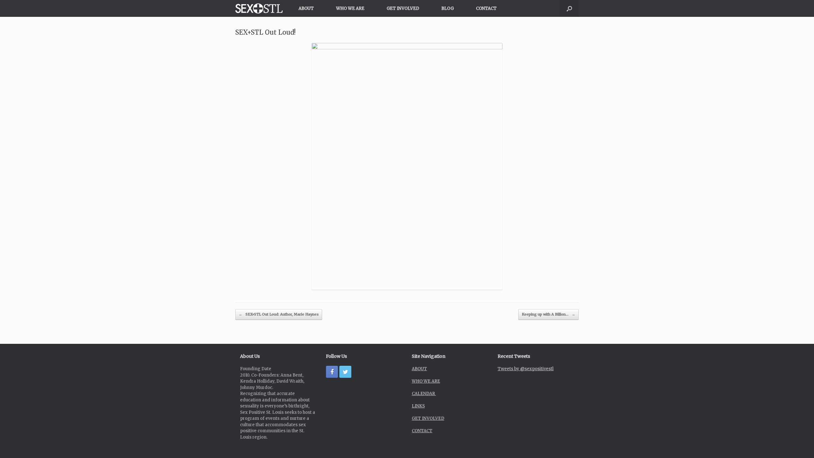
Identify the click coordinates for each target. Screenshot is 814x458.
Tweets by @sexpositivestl (526, 368)
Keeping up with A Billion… (548, 314)
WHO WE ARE (350, 8)
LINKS (418, 406)
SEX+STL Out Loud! (265, 32)
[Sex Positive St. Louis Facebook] (332, 372)
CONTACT (486, 8)
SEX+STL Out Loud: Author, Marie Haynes (279, 314)
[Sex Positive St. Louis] (259, 8)
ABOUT (306, 8)
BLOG (447, 8)
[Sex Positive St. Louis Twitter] (345, 372)
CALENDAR (424, 393)
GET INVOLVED (403, 8)
